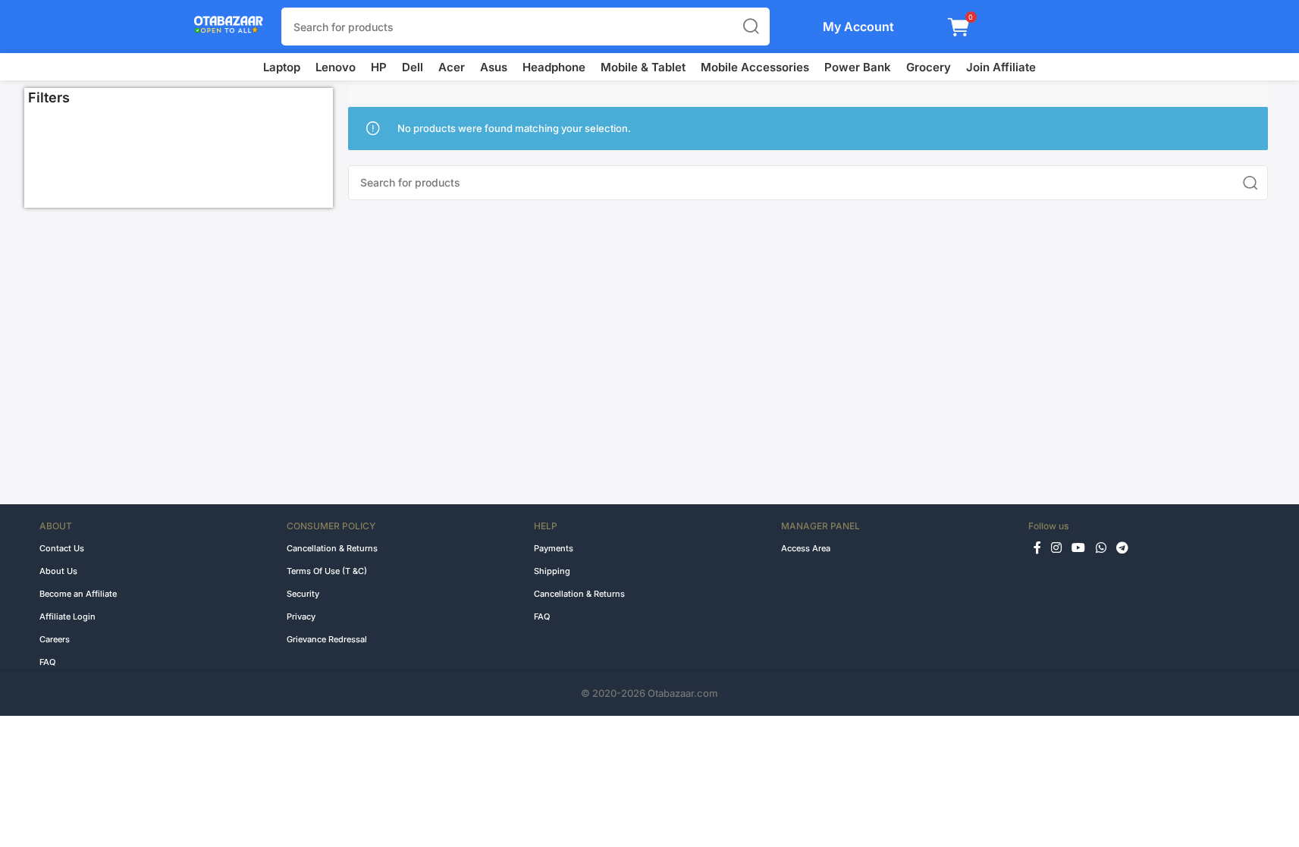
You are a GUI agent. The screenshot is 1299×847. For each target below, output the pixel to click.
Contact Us (61, 548)
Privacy (301, 616)
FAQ (47, 662)
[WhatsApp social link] (1100, 548)
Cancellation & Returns (332, 548)
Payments (553, 548)
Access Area (805, 548)
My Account (858, 26)
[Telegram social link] (1122, 548)
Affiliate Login (67, 616)
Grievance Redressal (327, 639)
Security (303, 593)
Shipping (552, 571)
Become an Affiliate (78, 593)
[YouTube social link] (1078, 548)
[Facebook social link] (1037, 548)
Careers (54, 639)
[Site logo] (221, 26)
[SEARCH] (751, 26)
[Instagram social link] (1056, 548)
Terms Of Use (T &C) (327, 571)
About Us (58, 571)
